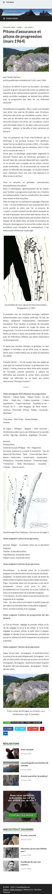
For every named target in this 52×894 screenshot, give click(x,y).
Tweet (21, 729)
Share (9, 729)
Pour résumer (27, 749)
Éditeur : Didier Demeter (12, 889)
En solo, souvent (28, 835)
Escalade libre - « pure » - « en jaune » (18, 27)
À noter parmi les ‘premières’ (34, 776)
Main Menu (12, 18)
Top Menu (10, 2)
